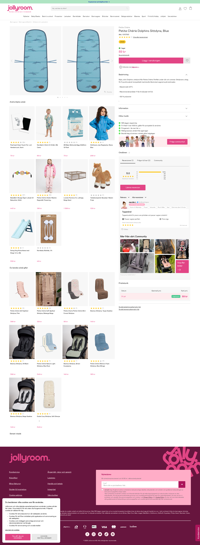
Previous (11, 60)
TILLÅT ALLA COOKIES (18, 537)
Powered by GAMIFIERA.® (128, 275)
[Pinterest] (113, 534)
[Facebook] (87, 534)
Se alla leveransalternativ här (129, 309)
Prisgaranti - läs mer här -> (130, 128)
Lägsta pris (176, 296)
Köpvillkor (13, 478)
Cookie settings (15, 495)
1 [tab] (58, 97)
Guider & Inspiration (17, 489)
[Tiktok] (106, 534)
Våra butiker (53, 495)
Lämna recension (133, 187)
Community (158, 160)
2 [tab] (60, 97)
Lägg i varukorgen (151, 60)
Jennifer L (132, 202)
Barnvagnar (13, 22)
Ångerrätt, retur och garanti (59, 472)
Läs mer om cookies (12, 530)
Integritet (52, 489)
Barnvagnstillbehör (25, 22)
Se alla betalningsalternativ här (130, 307)
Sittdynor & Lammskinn (40, 22)
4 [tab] (65, 97)
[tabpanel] (35, 60)
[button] (185, 9)
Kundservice (14, 472)
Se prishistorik (124, 55)
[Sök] (127, 8)
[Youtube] (100, 534)
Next (112, 60)
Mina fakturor (15, 483)
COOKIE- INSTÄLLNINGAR (44, 537)
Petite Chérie (124, 27)
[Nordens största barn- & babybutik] (20, 7)
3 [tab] (62, 97)
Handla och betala (55, 483)
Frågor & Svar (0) (143, 160)
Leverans (51, 478)
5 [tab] (67, 97)
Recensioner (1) (127, 160)
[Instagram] (94, 534)
